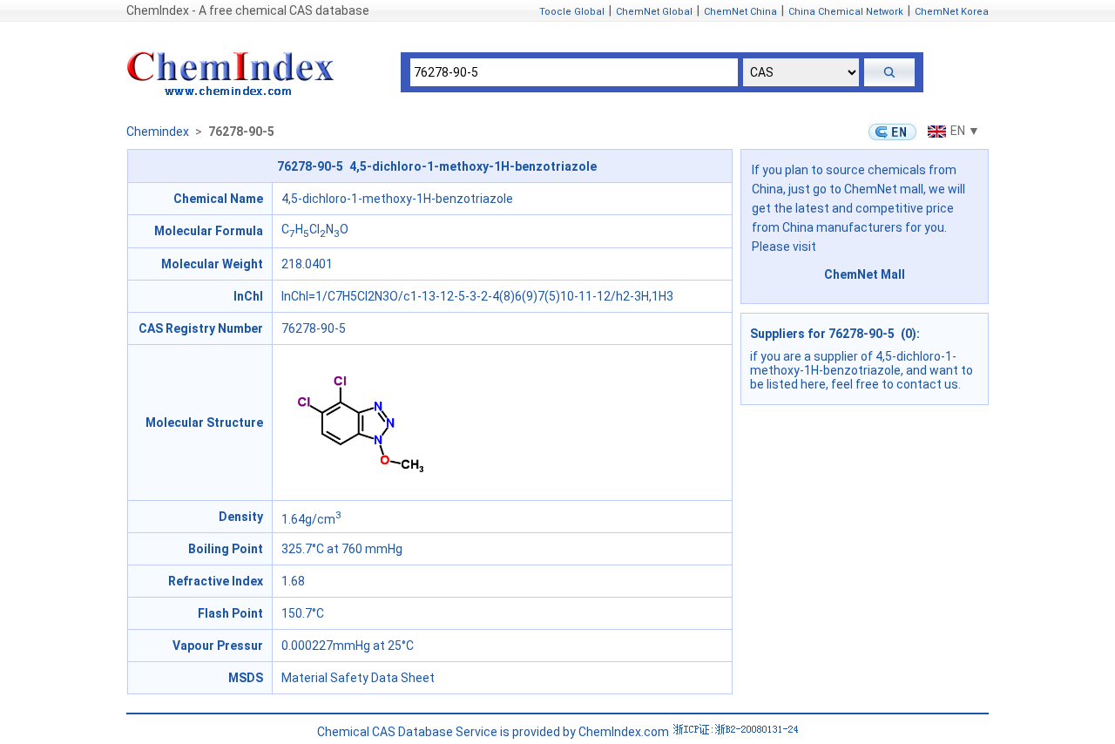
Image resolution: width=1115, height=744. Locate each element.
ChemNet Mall (864, 274)
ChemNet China (740, 11)
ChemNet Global (654, 11)
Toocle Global (572, 11)
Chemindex (157, 132)
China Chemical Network (845, 11)
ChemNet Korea (952, 11)
